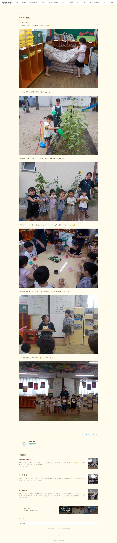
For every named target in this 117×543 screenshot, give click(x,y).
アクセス (78, 2)
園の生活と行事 (33, 2)
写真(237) (21, 424)
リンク (103, 2)
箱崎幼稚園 (7, 2)
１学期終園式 (23, 475)
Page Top (58, 535)
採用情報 (96, 2)
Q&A (90, 2)
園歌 (85, 2)
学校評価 (110, 2)
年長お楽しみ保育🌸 (25, 459)
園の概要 (24, 2)
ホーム (17, 2)
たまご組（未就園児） (53, 2)
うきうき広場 (23, 490)
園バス (64, 2)
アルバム (43, 2)
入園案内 (71, 2)
